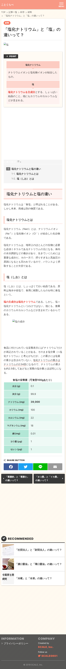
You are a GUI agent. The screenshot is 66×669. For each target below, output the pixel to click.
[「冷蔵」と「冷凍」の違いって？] (8, 578)
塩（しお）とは (25, 178)
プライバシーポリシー (16, 643)
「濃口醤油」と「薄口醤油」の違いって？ (38, 564)
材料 (7, 23)
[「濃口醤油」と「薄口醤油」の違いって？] (8, 564)
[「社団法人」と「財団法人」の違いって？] (8, 550)
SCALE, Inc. (46, 646)
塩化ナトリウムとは (27, 173)
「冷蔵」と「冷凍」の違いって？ (33, 578)
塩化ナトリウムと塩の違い (26, 168)
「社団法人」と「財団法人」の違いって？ (38, 549)
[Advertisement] (33, 133)
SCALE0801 (49, 655)
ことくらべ (7, 4)
